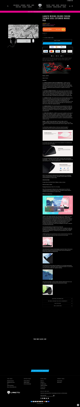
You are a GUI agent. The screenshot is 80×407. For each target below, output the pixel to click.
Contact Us (42, 382)
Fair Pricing (58, 303)
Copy (63, 29)
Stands (53, 5)
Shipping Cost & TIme (11, 382)
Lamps (32, 5)
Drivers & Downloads (27, 383)
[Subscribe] (53, 395)
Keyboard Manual (27, 380)
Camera (64, 6)
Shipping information (57, 298)
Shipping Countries (10, 380)
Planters (48, 5)
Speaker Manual (26, 382)
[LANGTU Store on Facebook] (42, 398)
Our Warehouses (43, 383)
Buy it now (57, 43)
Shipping (44, 25)
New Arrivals (16, 5)
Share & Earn (59, 382)
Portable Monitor (57, 6)
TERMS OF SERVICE (44, 385)
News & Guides (59, 380)
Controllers (63, 5)
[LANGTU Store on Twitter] (46, 398)
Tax (7, 383)
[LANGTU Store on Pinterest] (48, 398)
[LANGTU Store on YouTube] (44, 398)
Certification (43, 388)
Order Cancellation (10, 385)
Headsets (30, 6)
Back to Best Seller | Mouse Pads (40, 370)
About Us (42, 380)
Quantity (45, 33)
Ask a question (58, 305)
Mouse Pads (18, 6)
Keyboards (23, 5)
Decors (57, 5)
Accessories (49, 6)
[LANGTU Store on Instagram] (41, 398)
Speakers (24, 6)
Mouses (28, 5)
